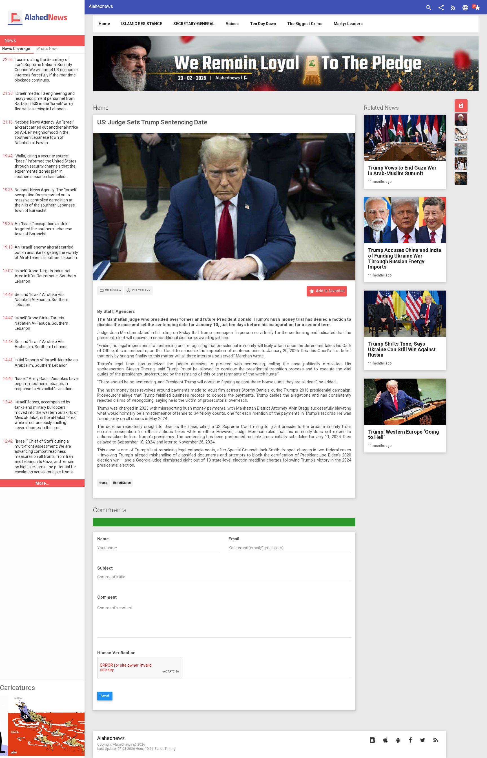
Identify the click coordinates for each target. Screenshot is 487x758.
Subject (105, 568)
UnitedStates (122, 483)
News (10, 40)
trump (103, 483)
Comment (107, 597)
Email (234, 538)
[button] (441, 8)
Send (105, 696)
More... (42, 483)
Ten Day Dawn (263, 23)
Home (101, 107)
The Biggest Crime (304, 23)
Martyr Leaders (348, 23)
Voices (232, 23)
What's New (46, 48)
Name (103, 538)
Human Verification (116, 652)
